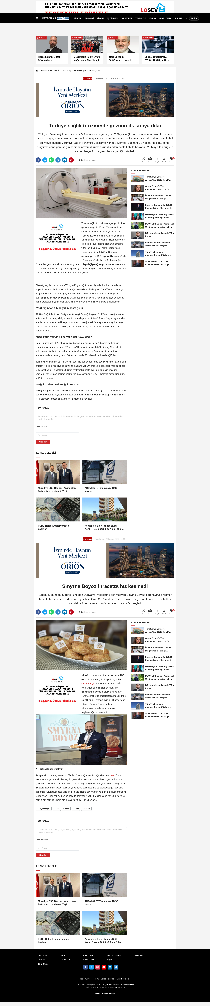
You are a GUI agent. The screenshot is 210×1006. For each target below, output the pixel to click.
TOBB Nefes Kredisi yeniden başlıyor (53, 527)
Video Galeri (88, 960)
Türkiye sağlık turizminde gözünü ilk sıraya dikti (81, 71)
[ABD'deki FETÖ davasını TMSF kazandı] (104, 472)
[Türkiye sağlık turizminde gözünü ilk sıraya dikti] (81, 193)
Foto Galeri (88, 955)
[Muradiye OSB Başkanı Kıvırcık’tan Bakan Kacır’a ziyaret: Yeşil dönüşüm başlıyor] (58, 472)
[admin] (116, 967)
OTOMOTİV (65, 960)
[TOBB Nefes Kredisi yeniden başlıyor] (58, 509)
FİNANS (100, 18)
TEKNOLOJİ (140, 18)
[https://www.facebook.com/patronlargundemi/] (85, 967)
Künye (87, 979)
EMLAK (152, 18)
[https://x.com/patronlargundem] (91, 967)
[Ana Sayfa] (37, 71)
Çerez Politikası (108, 979)
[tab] (44, 408)
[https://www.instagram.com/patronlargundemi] (97, 967)
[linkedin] (64, 160)
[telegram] (58, 160)
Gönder (43, 442)
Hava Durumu (137, 955)
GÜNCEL (77, 18)
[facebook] (38, 160)
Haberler (44, 71)
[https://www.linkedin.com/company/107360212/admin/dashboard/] (110, 967)
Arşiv (109, 960)
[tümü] (186, 18)
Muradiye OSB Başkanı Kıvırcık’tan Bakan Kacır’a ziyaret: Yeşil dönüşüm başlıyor (57, 490)
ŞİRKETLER (126, 18)
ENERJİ (63, 955)
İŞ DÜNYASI (112, 18)
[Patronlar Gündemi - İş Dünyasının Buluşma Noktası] (55, 18)
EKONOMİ (89, 18)
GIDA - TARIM (165, 18)
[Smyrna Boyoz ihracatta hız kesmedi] (81, 645)
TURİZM (178, 18)
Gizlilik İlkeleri (123, 979)
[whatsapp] (51, 160)
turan (112, 775)
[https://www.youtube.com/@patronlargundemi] (104, 967)
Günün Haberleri (114, 955)
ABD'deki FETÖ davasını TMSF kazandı (101, 489)
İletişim (95, 979)
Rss (81, 979)
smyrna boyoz (88, 683)
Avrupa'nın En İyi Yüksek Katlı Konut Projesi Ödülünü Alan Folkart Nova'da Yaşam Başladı (104, 528)
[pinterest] (71, 160)
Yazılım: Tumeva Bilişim (104, 994)
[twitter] (44, 160)
